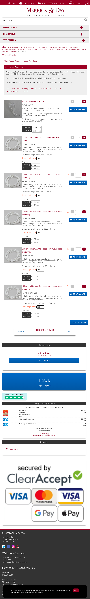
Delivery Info (28, 3)
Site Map (7, 560)
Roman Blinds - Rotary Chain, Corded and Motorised (21, 47)
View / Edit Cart (44, 361)
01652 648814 (7, 575)
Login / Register (44, 382)
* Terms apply (44, 434)
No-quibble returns (11, 539)
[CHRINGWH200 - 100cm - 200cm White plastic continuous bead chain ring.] (13, 180)
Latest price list (14, 449)
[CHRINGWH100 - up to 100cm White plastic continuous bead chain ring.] (13, 143)
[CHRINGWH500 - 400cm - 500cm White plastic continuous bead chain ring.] (13, 292)
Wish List (77, 3)
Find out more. (39, 593)
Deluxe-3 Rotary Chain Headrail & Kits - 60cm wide (21, 49)
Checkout (80, 6)
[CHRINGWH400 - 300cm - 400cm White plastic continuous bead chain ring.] (13, 254)
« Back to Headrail (78, 322)
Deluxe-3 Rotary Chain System (48, 47)
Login (42, 3)
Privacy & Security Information (15, 562)
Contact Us (8, 537)
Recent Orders (58, 3)
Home (13, 3)
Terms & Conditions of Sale (14, 557)
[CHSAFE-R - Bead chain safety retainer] (13, 109)
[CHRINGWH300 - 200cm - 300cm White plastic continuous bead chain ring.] (13, 217)
